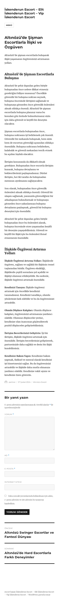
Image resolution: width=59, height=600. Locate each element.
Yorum (9, 414)
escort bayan (10, 592)
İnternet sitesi (13, 482)
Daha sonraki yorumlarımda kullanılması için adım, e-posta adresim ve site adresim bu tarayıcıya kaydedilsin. (29, 500)
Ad (7, 455)
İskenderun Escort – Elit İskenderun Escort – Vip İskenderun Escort (24, 13)
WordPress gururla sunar (39, 595)
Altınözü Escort (40, 382)
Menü (9, 25)
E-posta (10, 469)
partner (12, 382)
